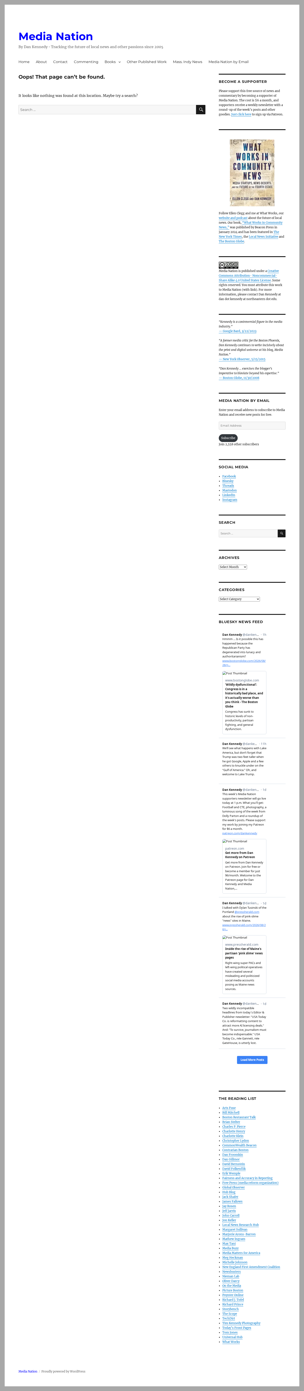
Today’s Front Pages (236, 1328)
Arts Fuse (229, 1108)
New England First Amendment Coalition (251, 1267)
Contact (60, 62)
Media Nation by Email (229, 62)
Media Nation (55, 36)
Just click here (241, 114)
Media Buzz (230, 1248)
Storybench (230, 1309)
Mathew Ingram (233, 1239)
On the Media (231, 1286)
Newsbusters (231, 1272)
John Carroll (230, 1215)
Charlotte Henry (233, 1131)
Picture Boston (232, 1290)
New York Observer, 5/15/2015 (244, 359)
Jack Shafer (230, 1197)
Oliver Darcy (230, 1281)
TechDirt (228, 1318)
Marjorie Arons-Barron (239, 1234)
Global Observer (233, 1187)
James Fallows (232, 1201)
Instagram (229, 500)
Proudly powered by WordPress (63, 1371)
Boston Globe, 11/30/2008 (241, 378)
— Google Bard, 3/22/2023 (237, 331)
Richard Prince (232, 1304)
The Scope (229, 1314)
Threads (228, 486)
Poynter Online (232, 1295)
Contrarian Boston (235, 1150)
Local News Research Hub (240, 1225)
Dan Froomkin (232, 1155)
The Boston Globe (231, 241)
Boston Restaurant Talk (239, 1117)
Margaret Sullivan (234, 1229)
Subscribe (228, 438)
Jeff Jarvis (229, 1211)
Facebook (229, 476)
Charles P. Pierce (233, 1127)
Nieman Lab (230, 1276)
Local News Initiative (263, 237)
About (41, 62)
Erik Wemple (231, 1173)
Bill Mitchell (230, 1113)
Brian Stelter (231, 1122)
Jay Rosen (229, 1206)
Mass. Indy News (187, 62)
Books (110, 62)
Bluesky (227, 481)
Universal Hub (232, 1337)
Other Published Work (147, 62)
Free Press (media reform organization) (250, 1183)
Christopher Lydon (235, 1141)
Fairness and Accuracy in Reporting (247, 1178)
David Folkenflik (234, 1169)
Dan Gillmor (231, 1159)
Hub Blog (228, 1192)
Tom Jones (230, 1332)
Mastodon (229, 490)
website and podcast (233, 218)
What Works (231, 1342)
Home (24, 62)
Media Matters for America (241, 1253)
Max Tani (229, 1244)
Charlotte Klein (232, 1136)
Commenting (86, 62)
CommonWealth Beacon (239, 1145)
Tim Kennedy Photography (241, 1323)
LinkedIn (228, 495)
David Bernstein (233, 1164)
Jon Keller (229, 1220)
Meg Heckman (232, 1258)
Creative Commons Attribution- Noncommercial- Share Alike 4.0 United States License (249, 275)
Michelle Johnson (234, 1262)
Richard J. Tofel (233, 1300)
